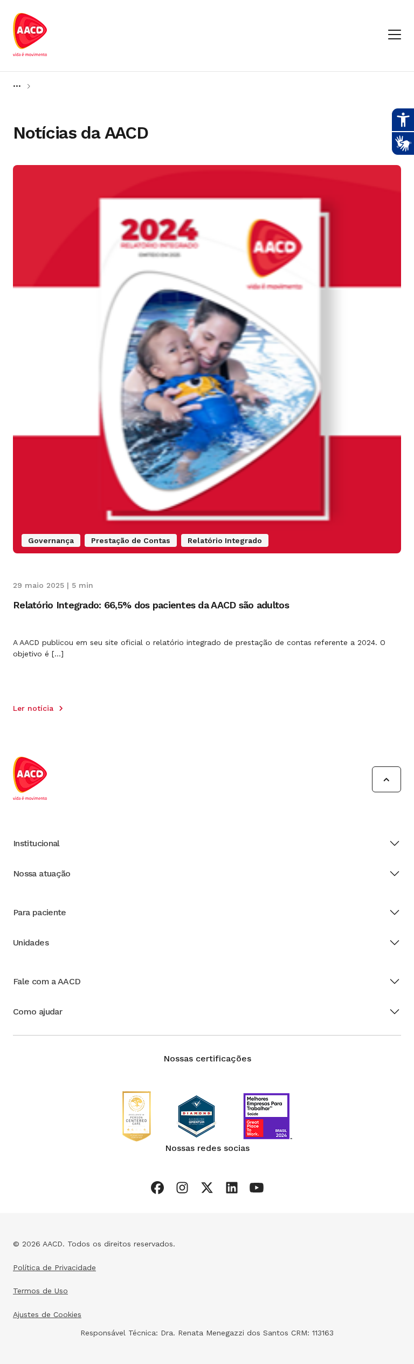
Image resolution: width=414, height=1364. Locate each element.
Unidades (31, 942)
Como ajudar (37, 1011)
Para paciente (39, 912)
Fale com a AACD (46, 981)
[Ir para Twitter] (207, 1188)
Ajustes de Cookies (47, 1314)
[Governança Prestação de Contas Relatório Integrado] (207, 550)
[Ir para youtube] (257, 1188)
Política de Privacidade (54, 1267)
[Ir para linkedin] (232, 1188)
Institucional (36, 843)
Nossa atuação (42, 873)
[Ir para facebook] (157, 1188)
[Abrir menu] (394, 35)
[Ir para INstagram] (182, 1188)
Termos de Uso (40, 1290)
